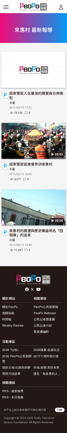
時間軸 (6, 319)
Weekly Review (13, 325)
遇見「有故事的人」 (47, 373)
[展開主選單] (6, 7)
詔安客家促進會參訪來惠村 (30, 163)
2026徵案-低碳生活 (47, 350)
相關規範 (8, 313)
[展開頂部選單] (61, 7)
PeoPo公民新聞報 (46, 307)
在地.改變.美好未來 (46, 367)
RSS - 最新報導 (12, 391)
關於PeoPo (10, 307)
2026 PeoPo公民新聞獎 (16, 358)
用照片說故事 (11, 373)
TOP (59, 410)
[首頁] (33, 7)
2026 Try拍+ (10, 350)
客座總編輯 (41, 331)
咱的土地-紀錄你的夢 (16, 367)
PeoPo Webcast (45, 313)
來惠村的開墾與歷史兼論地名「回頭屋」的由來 (36, 232)
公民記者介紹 (43, 325)
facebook (27, 289)
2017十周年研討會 (46, 356)
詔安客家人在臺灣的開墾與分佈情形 (36, 95)
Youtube (38, 289)
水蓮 (12, 103)
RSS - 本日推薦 (12, 397)
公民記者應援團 (44, 319)
